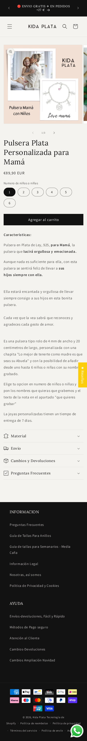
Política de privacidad (67, 723)
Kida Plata (39, 717)
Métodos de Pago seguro (29, 627)
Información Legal (24, 564)
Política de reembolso (34, 723)
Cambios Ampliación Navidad (32, 660)
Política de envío (52, 730)
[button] (9, 26)
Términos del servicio (23, 730)
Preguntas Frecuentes (27, 524)
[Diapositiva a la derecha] (54, 132)
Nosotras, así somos (25, 575)
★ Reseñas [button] (82, 375)
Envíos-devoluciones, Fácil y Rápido (37, 616)
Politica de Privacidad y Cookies (34, 585)
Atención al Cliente (24, 638)
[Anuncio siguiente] (78, 8)
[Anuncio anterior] (9, 8)
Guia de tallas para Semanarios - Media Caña (40, 549)
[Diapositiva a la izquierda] (33, 132)
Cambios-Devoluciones (27, 649)
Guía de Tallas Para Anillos (30, 535)
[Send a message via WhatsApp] (77, 731)
